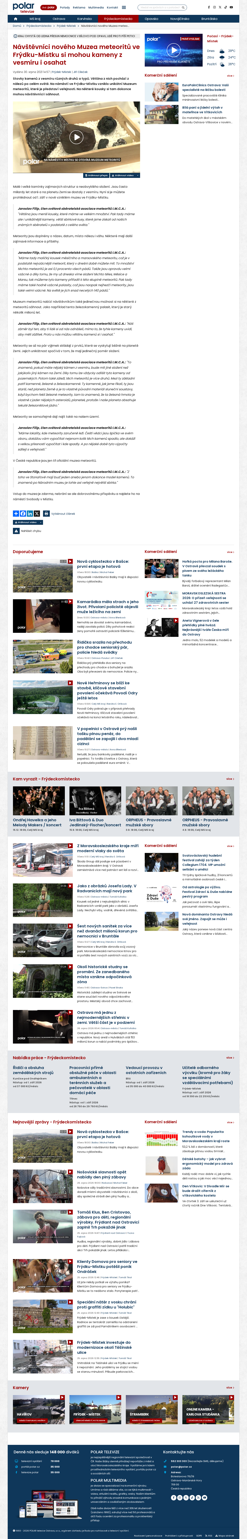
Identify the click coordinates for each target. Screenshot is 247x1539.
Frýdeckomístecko (118, 18)
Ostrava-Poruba (100, 658)
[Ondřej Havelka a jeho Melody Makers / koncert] (39, 801)
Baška (95, 572)
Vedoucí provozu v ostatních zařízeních (146, 1070)
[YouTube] (231, 7)
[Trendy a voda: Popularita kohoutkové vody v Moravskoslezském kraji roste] (161, 1138)
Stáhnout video (124, 175)
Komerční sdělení (161, 75)
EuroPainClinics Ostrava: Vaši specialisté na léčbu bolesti (205, 87)
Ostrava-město (99, 617)
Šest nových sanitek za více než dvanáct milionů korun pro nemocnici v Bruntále (107, 931)
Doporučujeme (28, 551)
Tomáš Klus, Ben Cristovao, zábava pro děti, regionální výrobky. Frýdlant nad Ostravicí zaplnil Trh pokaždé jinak (108, 1219)
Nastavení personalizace (148, 1535)
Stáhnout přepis (98, 175)
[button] (124, 7)
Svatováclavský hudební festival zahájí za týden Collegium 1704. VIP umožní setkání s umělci (203, 862)
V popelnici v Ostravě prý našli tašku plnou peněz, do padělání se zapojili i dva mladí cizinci (107, 736)
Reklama (79, 7)
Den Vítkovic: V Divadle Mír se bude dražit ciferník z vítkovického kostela (205, 1191)
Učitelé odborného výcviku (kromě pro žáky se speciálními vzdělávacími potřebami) (207, 1075)
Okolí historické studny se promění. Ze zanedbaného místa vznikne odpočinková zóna (104, 974)
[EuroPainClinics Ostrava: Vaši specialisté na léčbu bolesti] (161, 92)
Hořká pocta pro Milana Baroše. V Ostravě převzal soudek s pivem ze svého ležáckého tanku (207, 568)
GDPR (199, 1535)
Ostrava (59, 18)
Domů (17, 26)
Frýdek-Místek (66, 26)
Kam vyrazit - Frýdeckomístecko (46, 779)
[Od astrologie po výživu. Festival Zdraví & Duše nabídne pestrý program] (161, 894)
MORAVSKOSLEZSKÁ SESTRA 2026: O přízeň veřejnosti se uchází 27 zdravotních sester (205, 598)
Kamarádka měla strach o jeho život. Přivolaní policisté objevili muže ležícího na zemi (108, 606)
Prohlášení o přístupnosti (179, 1535)
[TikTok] (225, 7)
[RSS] (198, 1497)
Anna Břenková (117, 617)
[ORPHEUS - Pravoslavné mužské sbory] (152, 801)
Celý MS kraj (98, 703)
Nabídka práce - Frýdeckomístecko (49, 1058)
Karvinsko (84, 18)
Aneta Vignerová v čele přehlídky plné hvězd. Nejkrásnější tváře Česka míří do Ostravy (205, 627)
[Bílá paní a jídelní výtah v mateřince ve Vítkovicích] (161, 114)
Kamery (21, 1387)
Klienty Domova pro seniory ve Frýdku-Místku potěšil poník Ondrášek (107, 1266)
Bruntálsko (209, 18)
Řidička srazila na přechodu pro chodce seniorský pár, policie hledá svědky (104, 647)
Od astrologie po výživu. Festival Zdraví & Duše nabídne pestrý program (207, 892)
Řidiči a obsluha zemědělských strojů (33, 1070)
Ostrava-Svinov (99, 987)
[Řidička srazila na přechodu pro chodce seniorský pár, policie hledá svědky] (43, 656)
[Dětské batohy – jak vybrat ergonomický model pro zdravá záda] (161, 1165)
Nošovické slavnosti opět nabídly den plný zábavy (101, 1174)
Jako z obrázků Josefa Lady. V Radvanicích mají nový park (106, 888)
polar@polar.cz (181, 1467)
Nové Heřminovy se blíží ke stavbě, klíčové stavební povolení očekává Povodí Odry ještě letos (107, 690)
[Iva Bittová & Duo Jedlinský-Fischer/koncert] (95, 801)
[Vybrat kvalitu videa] (137, 175)
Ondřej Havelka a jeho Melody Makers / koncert (37, 822)
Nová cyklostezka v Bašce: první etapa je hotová (103, 564)
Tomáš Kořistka (118, 896)
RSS (210, 1535)
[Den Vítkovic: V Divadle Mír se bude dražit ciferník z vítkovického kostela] (161, 1193)
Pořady (65, 7)
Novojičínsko (179, 18)
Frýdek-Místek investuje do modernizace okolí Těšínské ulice (104, 1347)
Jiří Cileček (80, 72)
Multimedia (96, 7)
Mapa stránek (226, 1535)
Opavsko (151, 18)
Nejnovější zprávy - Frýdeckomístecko (52, 1122)
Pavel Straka (116, 987)
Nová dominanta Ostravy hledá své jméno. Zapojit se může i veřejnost (207, 919)
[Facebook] (208, 7)
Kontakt (112, 7)
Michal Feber (107, 572)
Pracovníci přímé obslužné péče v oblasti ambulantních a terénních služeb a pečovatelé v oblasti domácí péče (92, 1080)
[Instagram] (214, 7)
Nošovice (107, 1182)
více (229, 779)
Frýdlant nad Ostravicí (113, 1233)
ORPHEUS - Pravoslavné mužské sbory (149, 822)
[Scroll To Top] (240, 1534)
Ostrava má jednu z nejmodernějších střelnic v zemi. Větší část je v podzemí (106, 1017)
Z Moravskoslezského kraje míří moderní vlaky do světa (108, 848)
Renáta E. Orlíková (117, 703)
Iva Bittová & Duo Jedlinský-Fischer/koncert (95, 822)
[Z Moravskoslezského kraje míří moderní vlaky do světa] (43, 860)
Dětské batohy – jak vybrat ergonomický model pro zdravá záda (207, 1164)
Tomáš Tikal (125, 1277)
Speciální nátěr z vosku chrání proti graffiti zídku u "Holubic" (106, 1304)
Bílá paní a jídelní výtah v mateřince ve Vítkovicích (202, 109)
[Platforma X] (220, 7)
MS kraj (35, 18)
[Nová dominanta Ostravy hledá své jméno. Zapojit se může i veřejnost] (161, 921)
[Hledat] (183, 7)
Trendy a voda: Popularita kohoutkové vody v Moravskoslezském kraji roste (206, 1136)
